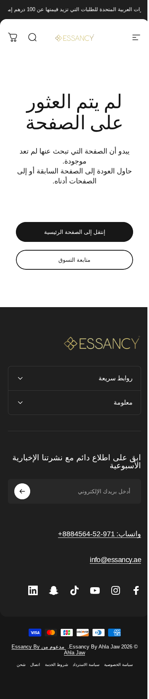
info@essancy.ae (109, 560)
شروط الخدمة (53, 685)
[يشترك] (22, 491)
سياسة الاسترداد (83, 685)
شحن (18, 685)
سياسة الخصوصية (115, 685)
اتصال (32, 685)
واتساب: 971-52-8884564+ (93, 534)
